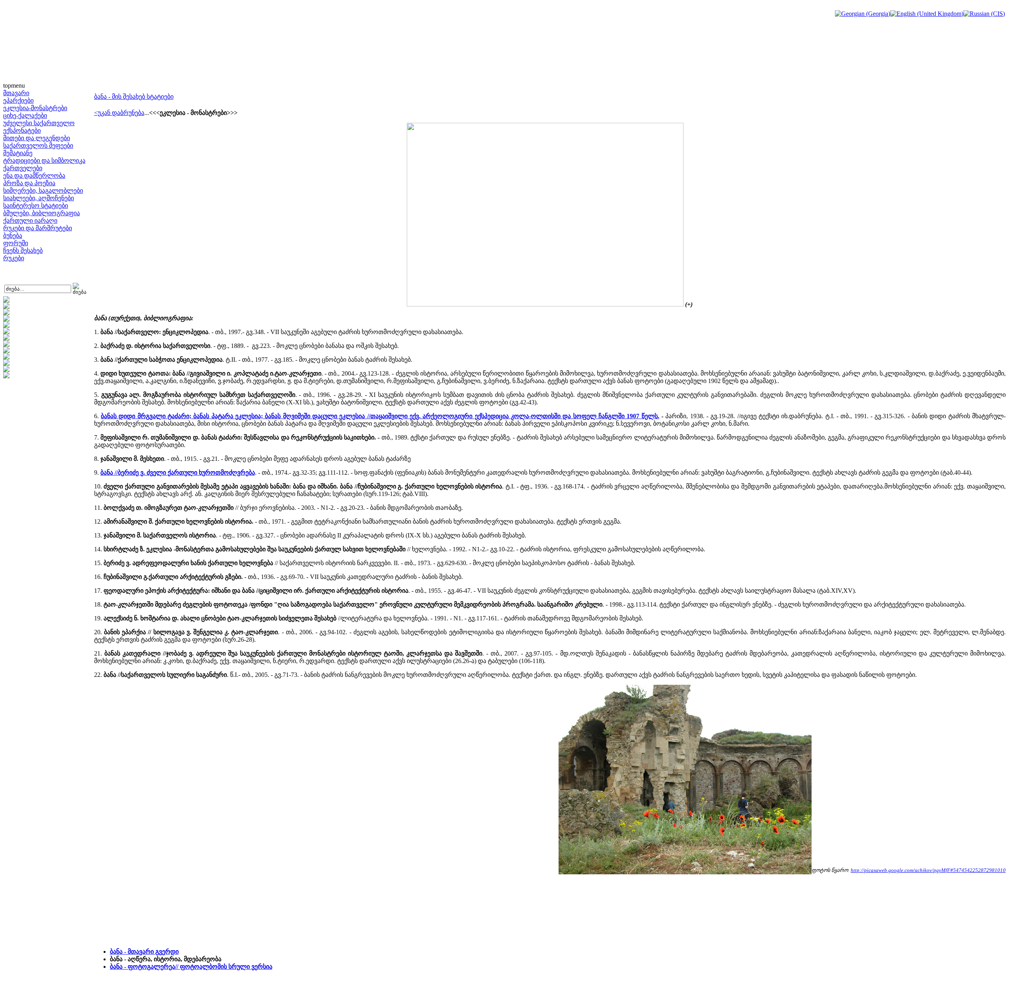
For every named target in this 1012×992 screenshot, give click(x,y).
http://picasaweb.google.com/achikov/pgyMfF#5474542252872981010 (928, 870)
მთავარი (16, 93)
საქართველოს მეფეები (38, 145)
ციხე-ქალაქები (25, 115)
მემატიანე (17, 153)
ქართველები (22, 168)
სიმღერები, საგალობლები (43, 190)
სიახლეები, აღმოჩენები (38, 198)
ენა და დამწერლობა (34, 175)
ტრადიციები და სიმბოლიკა (44, 160)
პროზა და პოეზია (29, 183)
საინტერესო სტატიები (35, 205)
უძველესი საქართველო (39, 123)
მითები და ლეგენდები (36, 138)
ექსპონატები (22, 130)
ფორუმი (15, 243)
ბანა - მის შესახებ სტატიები (134, 96)
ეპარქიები (18, 100)
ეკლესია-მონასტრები (35, 108)
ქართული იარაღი (30, 220)
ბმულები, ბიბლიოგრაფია (41, 213)
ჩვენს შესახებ (23, 250)
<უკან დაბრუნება (119, 112)
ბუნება (12, 235)
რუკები (13, 258)
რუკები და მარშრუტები (37, 228)
